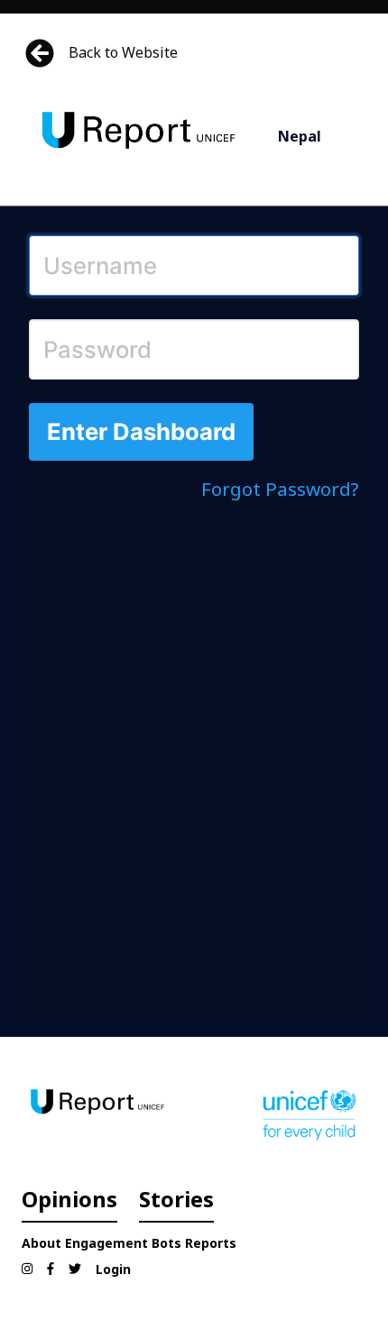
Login (113, 1269)
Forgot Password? (280, 488)
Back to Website (123, 52)
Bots (166, 1242)
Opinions (69, 1199)
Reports (210, 1242)
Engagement (106, 1242)
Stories (176, 1199)
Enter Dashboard (141, 431)
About (41, 1242)
